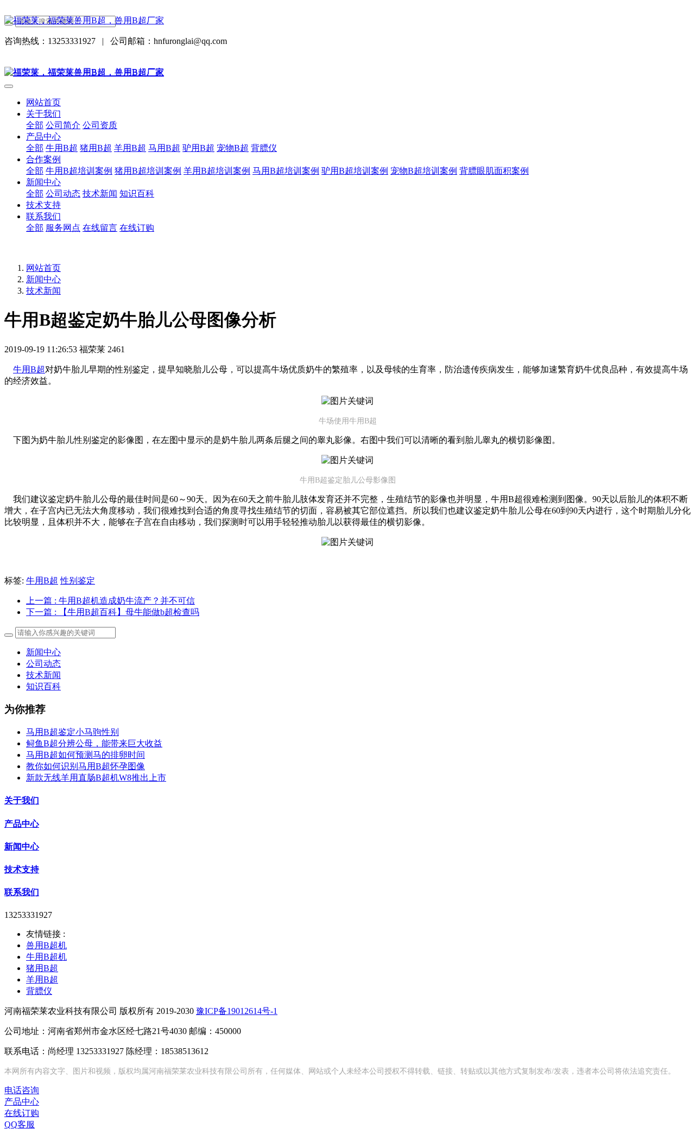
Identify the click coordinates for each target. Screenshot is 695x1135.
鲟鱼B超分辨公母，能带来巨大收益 (94, 743)
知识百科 (43, 686)
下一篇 (112, 612)
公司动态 (43, 663)
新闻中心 (43, 279)
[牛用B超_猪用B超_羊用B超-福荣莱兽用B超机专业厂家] (347, 21)
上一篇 (110, 600)
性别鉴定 (77, 580)
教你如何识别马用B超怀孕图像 (85, 766)
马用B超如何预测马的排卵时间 (85, 754)
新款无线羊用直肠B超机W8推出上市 (96, 777)
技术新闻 (43, 290)
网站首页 (43, 102)
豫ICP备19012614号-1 (236, 1011)
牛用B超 (29, 369)
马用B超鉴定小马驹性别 (72, 732)
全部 (34, 125)
